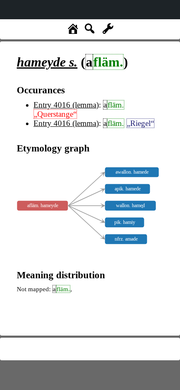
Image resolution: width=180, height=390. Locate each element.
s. (47, 61)
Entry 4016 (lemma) (66, 104)
